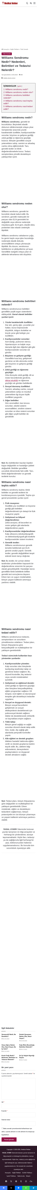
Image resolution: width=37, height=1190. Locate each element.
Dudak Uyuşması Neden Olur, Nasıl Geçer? (25, 1036)
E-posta (4, 1111)
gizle (19, 86)
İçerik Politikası (11, 1176)
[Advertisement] (18, 28)
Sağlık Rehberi (14, 49)
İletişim (28, 1176)
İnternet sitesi (6, 1119)
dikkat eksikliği (11, 380)
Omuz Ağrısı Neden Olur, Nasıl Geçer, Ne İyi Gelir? (9, 1047)
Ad (3, 1102)
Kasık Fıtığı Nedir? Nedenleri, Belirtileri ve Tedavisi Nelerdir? (9, 1057)
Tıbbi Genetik (24, 49)
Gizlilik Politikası (27, 1173)
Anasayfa (6, 49)
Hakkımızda (21, 1176)
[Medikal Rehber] (10, 3)
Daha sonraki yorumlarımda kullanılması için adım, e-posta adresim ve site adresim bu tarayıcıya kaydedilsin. (18, 1132)
